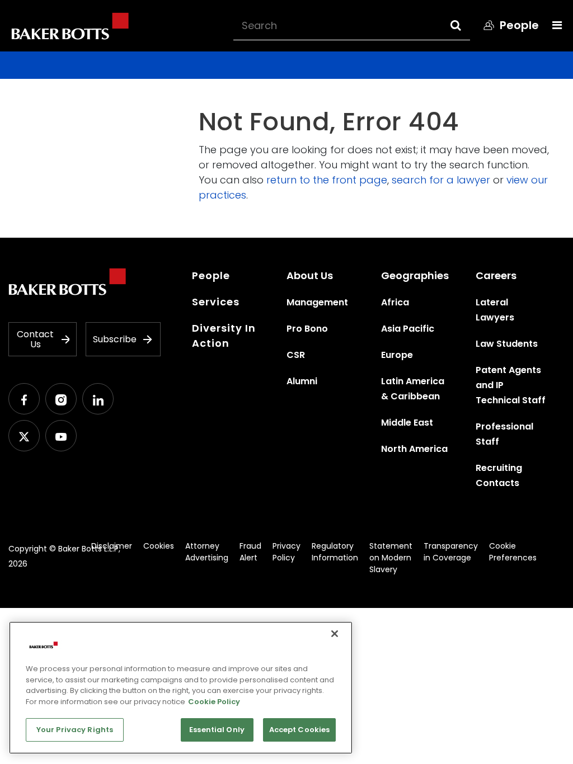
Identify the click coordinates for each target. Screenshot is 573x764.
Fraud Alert (250, 551)
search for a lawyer (441, 180)
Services (215, 302)
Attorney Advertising (206, 551)
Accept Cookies (299, 729)
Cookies (158, 545)
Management (317, 302)
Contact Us (35, 339)
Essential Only (217, 729)
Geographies (415, 275)
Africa (395, 302)
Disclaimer (111, 545)
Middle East (407, 422)
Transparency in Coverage (451, 551)
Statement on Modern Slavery (390, 557)
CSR (295, 354)
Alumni (301, 381)
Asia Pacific (407, 328)
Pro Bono (307, 328)
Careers (496, 275)
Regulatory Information (335, 551)
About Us (309, 275)
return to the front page (326, 180)
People (211, 275)
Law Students (507, 343)
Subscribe (115, 339)
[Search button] (465, 25)
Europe (397, 354)
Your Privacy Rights (74, 729)
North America (414, 448)
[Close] (334, 633)
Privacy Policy (286, 551)
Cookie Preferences (513, 551)
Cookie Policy (214, 701)
